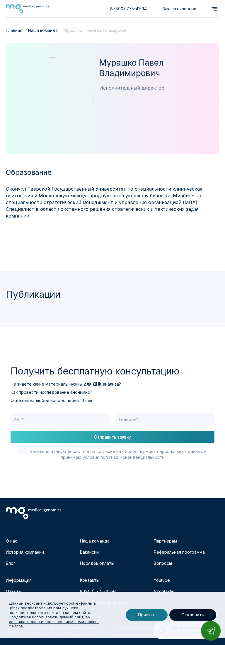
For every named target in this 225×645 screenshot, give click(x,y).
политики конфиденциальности (132, 457)
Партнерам (165, 540)
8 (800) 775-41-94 (128, 8)
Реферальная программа (179, 552)
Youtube (162, 580)
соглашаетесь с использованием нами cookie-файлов (54, 624)
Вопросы (163, 563)
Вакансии (89, 552)
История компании (25, 552)
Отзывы (14, 591)
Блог (10, 563)
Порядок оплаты (97, 563)
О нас (11, 540)
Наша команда (95, 540)
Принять (147, 615)
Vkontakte (164, 591)
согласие (105, 451)
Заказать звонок (179, 8)
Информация (19, 580)
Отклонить (192, 615)
